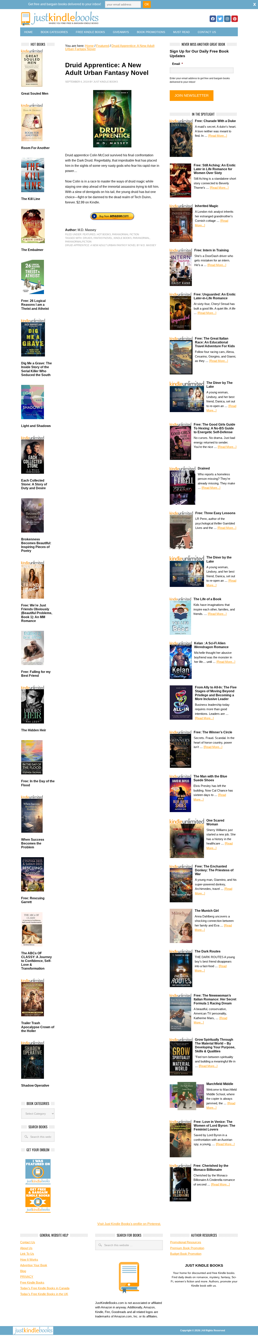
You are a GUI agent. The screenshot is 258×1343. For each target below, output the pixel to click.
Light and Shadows (36, 426)
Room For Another (35, 148)
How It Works (29, 1259)
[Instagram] (227, 19)
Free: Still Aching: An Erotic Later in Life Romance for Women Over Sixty (215, 169)
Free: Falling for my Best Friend (36, 673)
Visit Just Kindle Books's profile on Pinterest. (129, 1224)
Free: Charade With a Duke (215, 121)
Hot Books (104, 234)
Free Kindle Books (90, 32)
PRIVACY (26, 1276)
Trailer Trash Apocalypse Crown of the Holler (37, 1026)
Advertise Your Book (33, 1265)
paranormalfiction (78, 241)
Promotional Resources (185, 1242)
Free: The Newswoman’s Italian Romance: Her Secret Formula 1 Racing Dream (215, 999)
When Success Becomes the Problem (32, 843)
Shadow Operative (35, 1085)
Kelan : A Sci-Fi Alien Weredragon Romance (211, 645)
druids (87, 238)
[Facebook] (213, 19)
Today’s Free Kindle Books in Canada (44, 1288)
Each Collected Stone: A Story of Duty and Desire (34, 484)
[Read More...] (217, 135)
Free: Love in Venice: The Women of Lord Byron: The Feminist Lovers (214, 1125)
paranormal (141, 238)
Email (177, 63)
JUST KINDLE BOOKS (91, 18)
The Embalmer (32, 250)
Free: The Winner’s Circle (213, 732)
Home (28, 32)
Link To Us (27, 1253)
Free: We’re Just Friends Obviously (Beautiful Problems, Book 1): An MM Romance (36, 613)
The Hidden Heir (33, 730)
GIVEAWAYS (121, 32)
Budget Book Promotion (185, 1253)
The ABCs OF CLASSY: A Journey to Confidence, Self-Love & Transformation (36, 960)
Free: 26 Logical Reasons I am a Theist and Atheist (35, 304)
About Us (26, 1248)
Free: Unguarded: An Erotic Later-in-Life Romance (215, 296)
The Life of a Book (207, 599)
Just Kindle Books (105, 81)
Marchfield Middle (219, 1084)
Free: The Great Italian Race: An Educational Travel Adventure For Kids (215, 342)
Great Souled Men (34, 93)
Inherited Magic (206, 206)
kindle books (123, 238)
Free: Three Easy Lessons (215, 513)
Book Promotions (151, 32)
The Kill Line (30, 199)
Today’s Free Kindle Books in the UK (44, 1294)
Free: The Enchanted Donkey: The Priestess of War (214, 870)
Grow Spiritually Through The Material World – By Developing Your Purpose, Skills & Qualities (215, 1045)
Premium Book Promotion (187, 1248)
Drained (204, 468)
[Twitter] (220, 19)
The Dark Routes (208, 951)
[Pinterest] (234, 19)
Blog (23, 1271)
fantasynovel (103, 238)
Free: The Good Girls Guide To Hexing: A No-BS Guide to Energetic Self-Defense (214, 428)
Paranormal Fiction (125, 234)
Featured (89, 234)
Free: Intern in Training (211, 250)
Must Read (181, 32)
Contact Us (207, 32)
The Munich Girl (207, 910)
